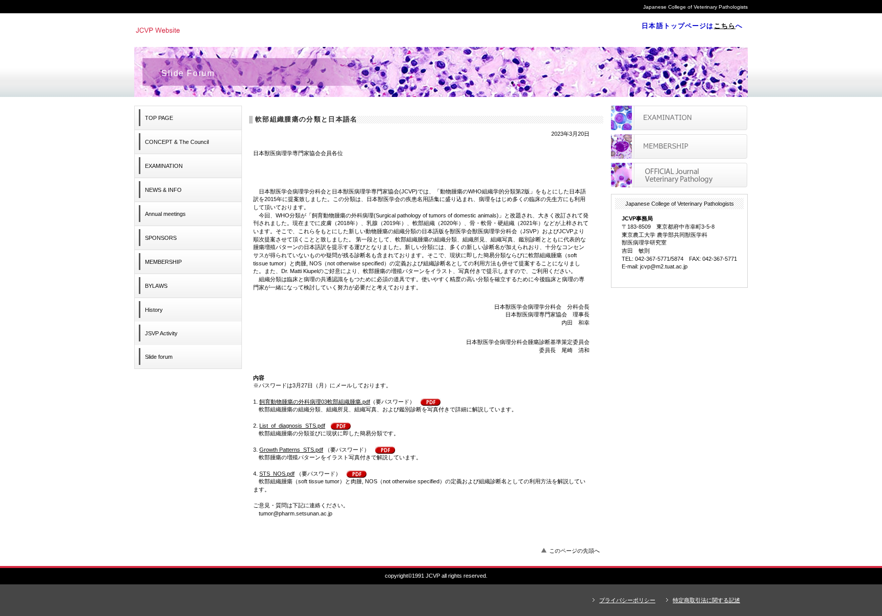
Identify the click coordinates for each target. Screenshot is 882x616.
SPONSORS (161, 238)
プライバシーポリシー (627, 600)
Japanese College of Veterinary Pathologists (274, 29)
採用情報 (679, 146)
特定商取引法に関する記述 (706, 600)
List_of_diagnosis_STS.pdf (292, 426)
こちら (725, 26)
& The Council (177, 142)
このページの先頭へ (574, 551)
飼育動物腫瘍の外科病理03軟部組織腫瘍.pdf (314, 402)
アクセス (679, 175)
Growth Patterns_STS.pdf (291, 450)
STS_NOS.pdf (277, 474)
